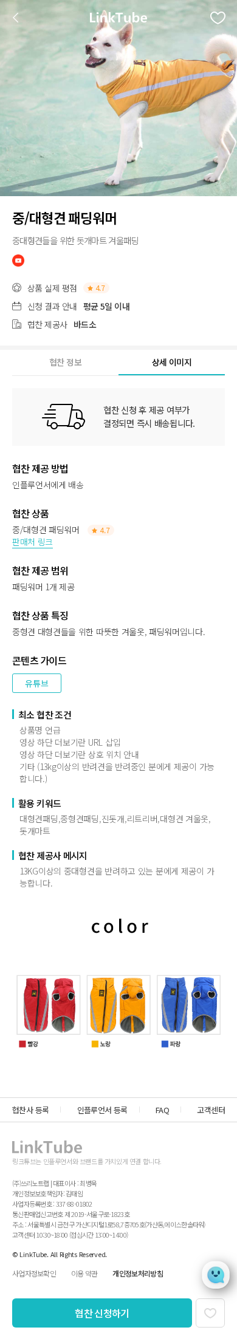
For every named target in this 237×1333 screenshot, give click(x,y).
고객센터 (211, 1110)
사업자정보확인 (34, 1273)
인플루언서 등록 (102, 1110)
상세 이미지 (171, 362)
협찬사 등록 (30, 1110)
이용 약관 (84, 1273)
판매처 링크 (32, 542)
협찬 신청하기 (102, 1313)
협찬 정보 (65, 362)
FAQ (162, 1110)
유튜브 (37, 683)
